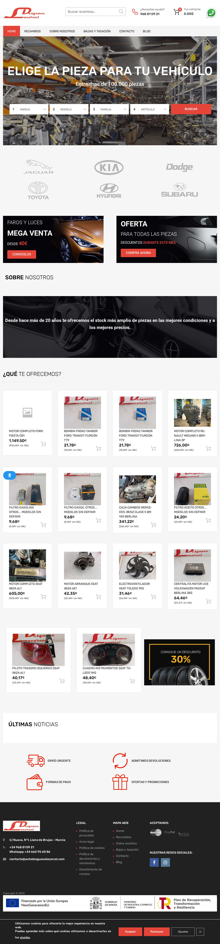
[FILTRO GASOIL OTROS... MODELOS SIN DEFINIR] (82, 489)
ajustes (25, 937)
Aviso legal (86, 842)
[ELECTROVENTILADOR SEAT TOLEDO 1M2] (137, 565)
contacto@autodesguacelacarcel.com (37, 859)
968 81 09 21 (149, 14)
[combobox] (28, 109)
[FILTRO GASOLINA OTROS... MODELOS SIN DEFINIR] (27, 489)
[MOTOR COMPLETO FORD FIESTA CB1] (27, 412)
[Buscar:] (96, 12)
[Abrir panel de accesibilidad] (9, 475)
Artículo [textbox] (148, 109)
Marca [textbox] (25, 109)
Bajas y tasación (97, 31)
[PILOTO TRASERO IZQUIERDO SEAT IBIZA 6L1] (38, 650)
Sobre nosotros (62, 31)
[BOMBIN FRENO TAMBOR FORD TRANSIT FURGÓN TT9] (82, 412)
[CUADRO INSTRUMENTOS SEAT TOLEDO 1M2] (109, 650)
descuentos (148, 243)
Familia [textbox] (106, 109)
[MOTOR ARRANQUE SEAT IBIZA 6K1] (82, 565)
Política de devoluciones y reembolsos (89, 858)
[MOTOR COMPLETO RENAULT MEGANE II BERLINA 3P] (192, 413)
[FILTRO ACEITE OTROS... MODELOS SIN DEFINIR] (192, 489)
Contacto (126, 31)
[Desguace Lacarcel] (21, 13)
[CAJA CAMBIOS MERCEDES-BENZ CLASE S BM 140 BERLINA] (137, 489)
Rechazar (156, 932)
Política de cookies (92, 848)
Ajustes (183, 932)
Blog (147, 31)
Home (12, 31)
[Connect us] (154, 862)
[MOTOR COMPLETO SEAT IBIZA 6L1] (27, 565)
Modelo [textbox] (66, 109)
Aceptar (130, 932)
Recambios (32, 31)
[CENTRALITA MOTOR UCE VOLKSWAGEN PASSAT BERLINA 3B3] (192, 565)
